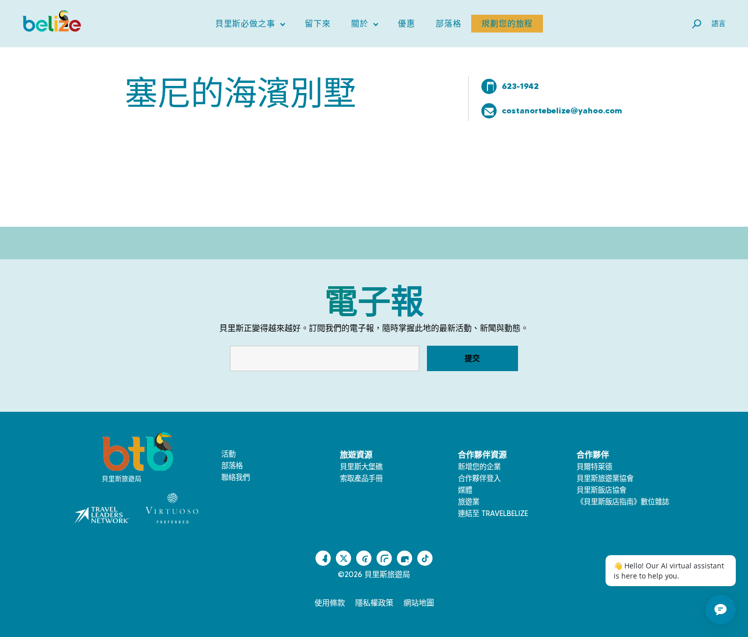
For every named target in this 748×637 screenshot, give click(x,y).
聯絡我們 (235, 477)
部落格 (448, 23)
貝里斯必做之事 (250, 25)
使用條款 (329, 603)
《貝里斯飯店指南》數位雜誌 (623, 501)
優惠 (406, 23)
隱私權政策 (374, 603)
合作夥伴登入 (479, 478)
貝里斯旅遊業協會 (605, 478)
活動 (228, 454)
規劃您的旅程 (507, 23)
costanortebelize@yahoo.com (562, 110)
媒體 (465, 490)
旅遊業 (468, 501)
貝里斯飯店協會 (601, 490)
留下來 (317, 23)
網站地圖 (419, 603)
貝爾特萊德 (594, 466)
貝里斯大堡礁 (361, 466)
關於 (364, 25)
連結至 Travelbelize (493, 513)
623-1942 (520, 86)
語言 (718, 23)
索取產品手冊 (361, 478)
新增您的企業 (479, 466)
